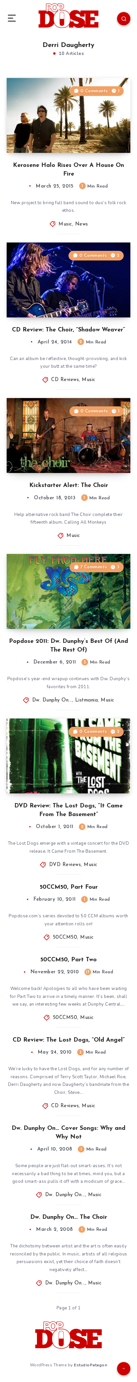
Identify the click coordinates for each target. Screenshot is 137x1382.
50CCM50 (65, 937)
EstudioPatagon (90, 1365)
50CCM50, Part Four (69, 887)
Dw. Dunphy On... (52, 700)
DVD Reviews (65, 864)
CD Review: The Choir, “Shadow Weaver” (68, 330)
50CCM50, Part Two (68, 960)
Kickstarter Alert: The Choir (68, 486)
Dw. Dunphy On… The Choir (68, 1217)
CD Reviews (65, 379)
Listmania (86, 700)
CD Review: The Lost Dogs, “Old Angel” (69, 1040)
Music (65, 224)
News (81, 224)
